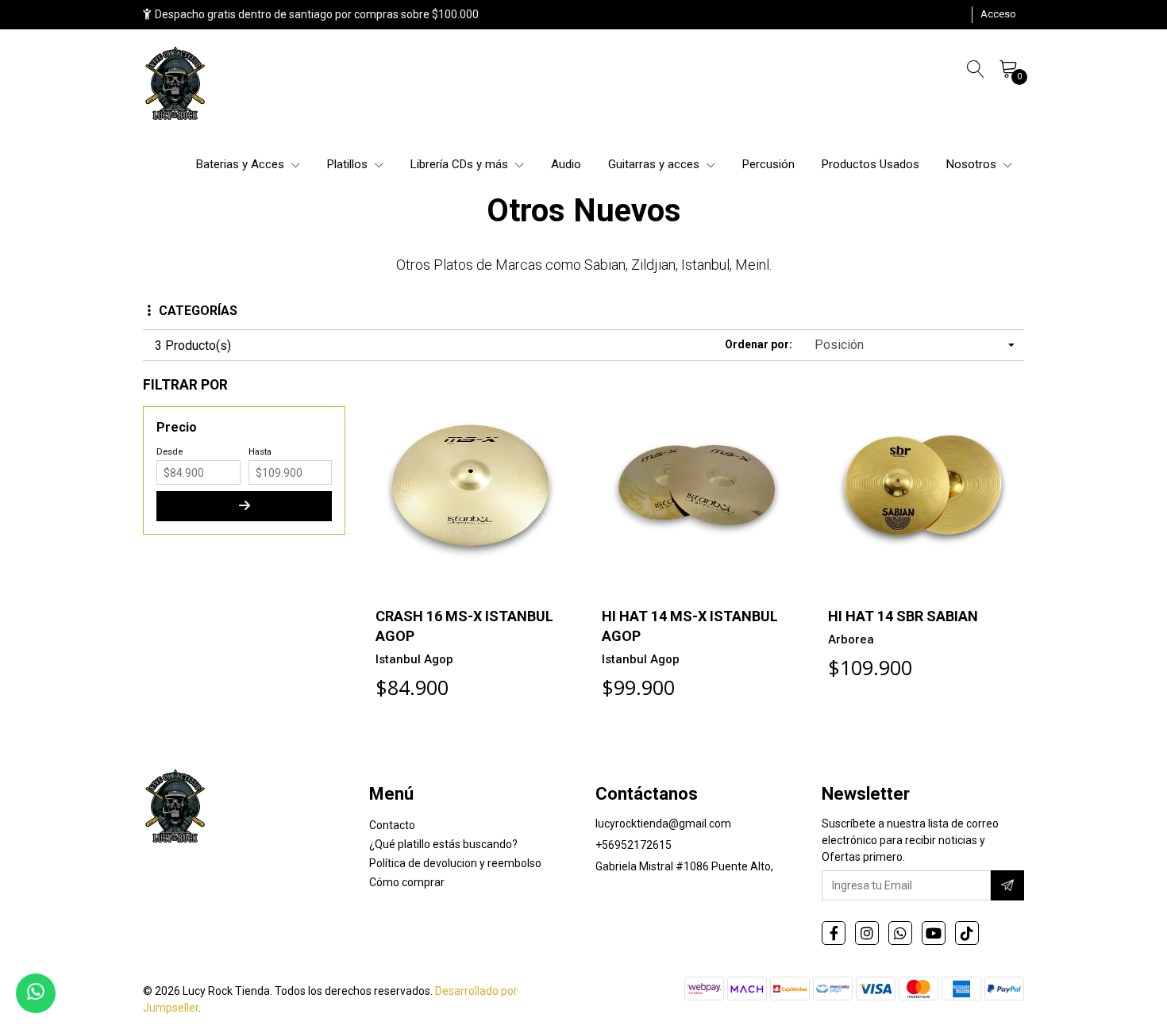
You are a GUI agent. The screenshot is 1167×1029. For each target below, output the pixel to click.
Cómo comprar (407, 882)
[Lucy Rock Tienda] (176, 85)
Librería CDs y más (460, 164)
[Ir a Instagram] (867, 933)
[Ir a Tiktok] (967, 933)
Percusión (768, 164)
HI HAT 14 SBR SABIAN (903, 616)
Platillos (349, 164)
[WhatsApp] (900, 933)
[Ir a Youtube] (933, 933)
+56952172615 (633, 845)
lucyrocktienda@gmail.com (663, 823)
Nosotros (972, 164)
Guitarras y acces (655, 164)
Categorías (198, 310)
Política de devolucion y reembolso (455, 863)
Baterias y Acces (241, 164)
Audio (566, 164)
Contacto (392, 825)
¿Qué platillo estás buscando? (443, 844)
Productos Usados (870, 164)
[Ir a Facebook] (833, 933)
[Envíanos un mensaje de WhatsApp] (36, 993)
